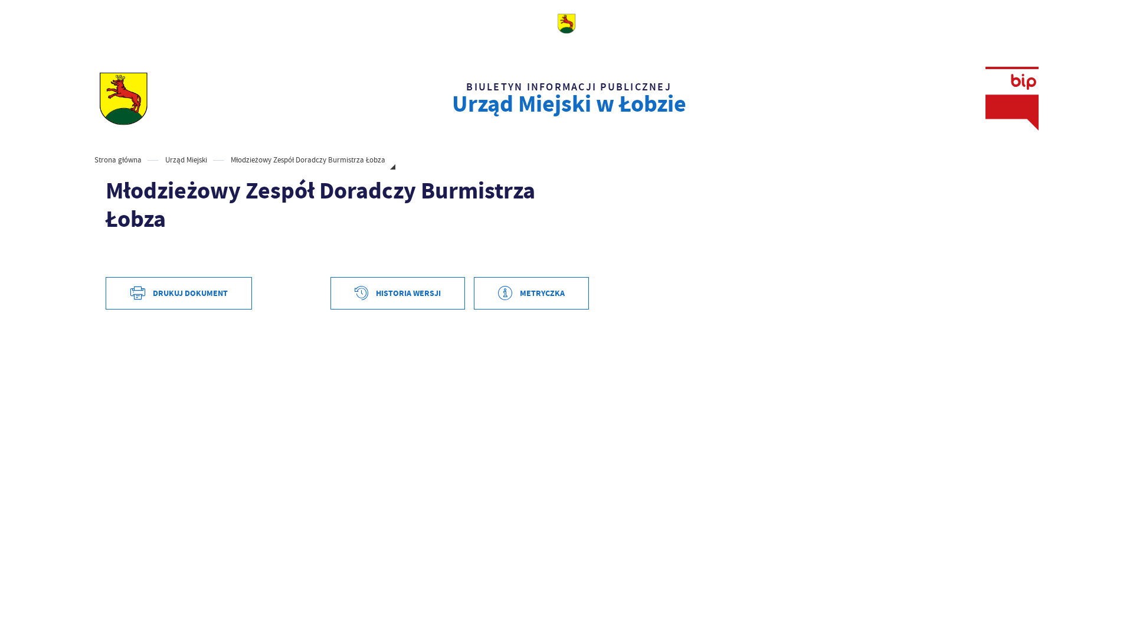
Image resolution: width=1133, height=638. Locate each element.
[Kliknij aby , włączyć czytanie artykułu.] (115, 255)
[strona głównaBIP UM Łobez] (123, 99)
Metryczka (542, 293)
